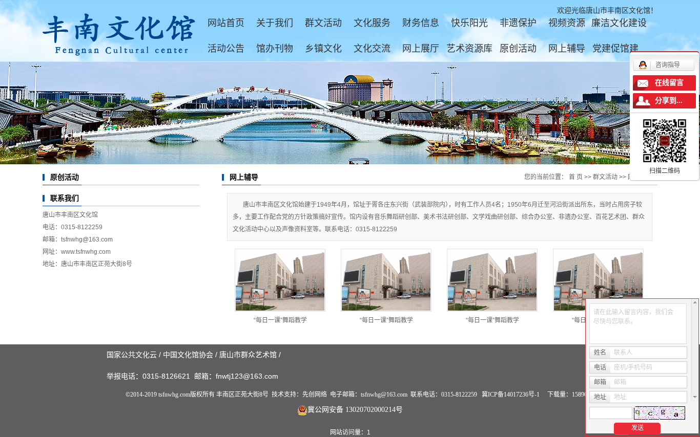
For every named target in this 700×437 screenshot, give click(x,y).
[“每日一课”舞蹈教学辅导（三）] (386, 280)
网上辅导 (566, 48)
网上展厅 (420, 48)
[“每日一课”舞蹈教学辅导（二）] (492, 280)
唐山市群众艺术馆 (248, 355)
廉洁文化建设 (619, 23)
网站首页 (226, 23)
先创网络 (314, 394)
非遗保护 (518, 23)
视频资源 (566, 23)
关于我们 (274, 23)
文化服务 (372, 23)
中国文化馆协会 (188, 355)
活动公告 (226, 48)
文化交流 (372, 48)
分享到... (669, 100)
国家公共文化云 (132, 355)
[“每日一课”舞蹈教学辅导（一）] (598, 280)
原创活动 (518, 48)
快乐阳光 (469, 23)
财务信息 (420, 23)
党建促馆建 (615, 48)
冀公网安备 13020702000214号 (355, 409)
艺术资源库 (469, 48)
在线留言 (669, 82)
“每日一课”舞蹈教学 (280, 320)
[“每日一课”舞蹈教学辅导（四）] (280, 280)
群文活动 (323, 23)
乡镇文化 (323, 48)
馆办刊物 (274, 48)
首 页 (576, 177)
